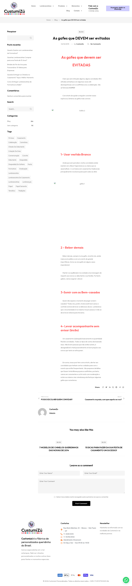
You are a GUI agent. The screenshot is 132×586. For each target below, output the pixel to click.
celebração (12, 142)
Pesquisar (11, 31)
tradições (21, 191)
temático (11, 191)
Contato (77, 11)
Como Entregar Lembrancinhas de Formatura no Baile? (19, 83)
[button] (126, 580)
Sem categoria (12, 125)
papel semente (21, 186)
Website (52, 413)
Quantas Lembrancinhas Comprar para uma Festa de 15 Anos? (19, 58)
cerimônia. (24, 142)
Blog (68, 11)
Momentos (76, 6)
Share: (97, 387)
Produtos (61, 6)
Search (31, 108)
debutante (12, 160)
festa (30, 164)
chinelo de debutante (16, 147)
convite (25, 156)
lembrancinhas (13, 182)
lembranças (26, 182)
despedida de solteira (16, 164)
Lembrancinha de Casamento (19, 178)
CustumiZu (80, 44)
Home (33, 6)
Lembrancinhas (45, 6)
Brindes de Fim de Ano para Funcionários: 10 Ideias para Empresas (17, 67)
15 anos (11, 138)
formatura (12, 169)
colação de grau (14, 151)
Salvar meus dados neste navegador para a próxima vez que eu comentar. (82, 497)
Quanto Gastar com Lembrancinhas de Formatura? (20, 51)
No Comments (95, 44)
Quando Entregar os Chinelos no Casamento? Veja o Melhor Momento (20, 76)
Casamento (21, 138)
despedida (23, 160)
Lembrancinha (13, 173)
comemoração (13, 156)
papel (10, 186)
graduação (23, 169)
